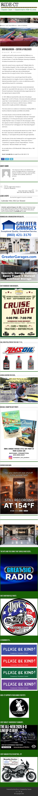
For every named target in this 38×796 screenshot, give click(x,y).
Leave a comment (17, 52)
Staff (7, 25)
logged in (19, 197)
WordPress (16, 789)
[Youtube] (21, 791)
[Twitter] (19, 791)
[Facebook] (18, 791)
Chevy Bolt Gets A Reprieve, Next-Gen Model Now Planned (25, 191)
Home (3, 25)
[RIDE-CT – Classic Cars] (19, 6)
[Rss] (16, 791)
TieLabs (29, 789)
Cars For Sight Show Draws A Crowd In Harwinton (12, 187)
